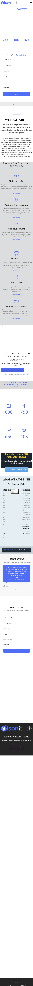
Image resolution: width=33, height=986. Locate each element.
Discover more (16, 193)
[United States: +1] (5, 72)
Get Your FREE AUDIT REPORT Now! (12, 370)
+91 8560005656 (24, 374)
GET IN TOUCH (16, 469)
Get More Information (16, 739)
